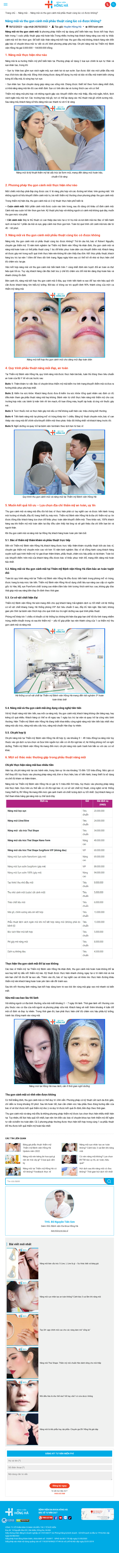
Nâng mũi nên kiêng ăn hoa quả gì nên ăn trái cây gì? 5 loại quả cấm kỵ (39, 1159)
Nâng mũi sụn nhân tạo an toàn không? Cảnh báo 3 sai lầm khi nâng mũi (97, 1147)
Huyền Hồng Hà (72, 26)
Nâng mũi (22, 13)
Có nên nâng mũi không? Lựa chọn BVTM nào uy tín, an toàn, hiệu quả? (96, 1159)
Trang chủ (10, 13)
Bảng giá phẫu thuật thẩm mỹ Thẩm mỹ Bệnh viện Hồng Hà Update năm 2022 (37, 1147)
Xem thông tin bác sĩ (59, 1231)
